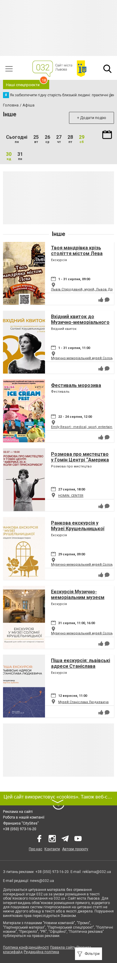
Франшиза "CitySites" (21, 823)
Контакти (52, 849)
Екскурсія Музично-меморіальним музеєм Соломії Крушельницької (80, 597)
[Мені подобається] (100, 299)
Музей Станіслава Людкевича (83, 702)
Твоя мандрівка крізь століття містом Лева (77, 250)
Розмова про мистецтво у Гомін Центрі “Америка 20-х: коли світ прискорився (80, 462)
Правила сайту (62, 947)
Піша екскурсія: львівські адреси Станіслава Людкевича (80, 666)
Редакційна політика (41, 952)
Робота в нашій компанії (23, 817)
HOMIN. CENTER (70, 496)
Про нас (35, 849)
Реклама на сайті (18, 812)
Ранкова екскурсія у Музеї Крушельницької (77, 525)
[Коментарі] (107, 299)
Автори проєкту (75, 849)
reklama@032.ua (96, 872)
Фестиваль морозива (76, 385)
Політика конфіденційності (26, 947)
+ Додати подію (91, 117)
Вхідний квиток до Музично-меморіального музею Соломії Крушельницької (80, 325)
